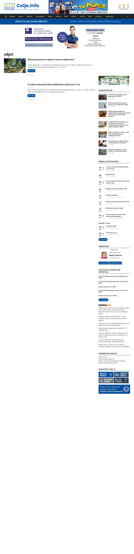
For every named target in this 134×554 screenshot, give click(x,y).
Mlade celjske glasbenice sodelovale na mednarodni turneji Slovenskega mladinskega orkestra (119, 114)
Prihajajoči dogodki (108, 161)
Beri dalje (31, 70)
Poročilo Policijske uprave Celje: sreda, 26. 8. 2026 (113, 291)
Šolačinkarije (110, 174)
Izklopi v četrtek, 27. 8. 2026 (108, 295)
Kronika (82, 16)
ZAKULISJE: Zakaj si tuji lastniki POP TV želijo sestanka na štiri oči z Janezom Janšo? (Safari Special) (112, 318)
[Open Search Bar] (127, 16)
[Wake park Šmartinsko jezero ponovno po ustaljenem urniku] (103, 105)
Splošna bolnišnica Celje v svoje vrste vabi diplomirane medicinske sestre (118, 133)
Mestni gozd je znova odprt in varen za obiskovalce (51, 59)
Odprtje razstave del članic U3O (116, 188)
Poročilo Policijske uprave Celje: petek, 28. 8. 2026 (113, 277)
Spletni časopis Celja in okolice (6, 16)
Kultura (50, 16)
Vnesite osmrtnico (115, 263)
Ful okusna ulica (111, 232)
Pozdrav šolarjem (112, 195)
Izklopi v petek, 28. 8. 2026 (107, 287)
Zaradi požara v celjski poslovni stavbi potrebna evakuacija (118, 142)
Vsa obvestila (103, 300)
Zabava (58, 16)
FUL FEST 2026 (111, 226)
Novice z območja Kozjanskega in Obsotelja (112, 361)
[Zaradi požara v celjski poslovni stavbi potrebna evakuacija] (103, 143)
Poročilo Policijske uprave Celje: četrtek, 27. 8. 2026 (114, 282)
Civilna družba (103, 357)
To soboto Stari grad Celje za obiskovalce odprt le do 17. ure (54, 84)
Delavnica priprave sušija (114, 208)
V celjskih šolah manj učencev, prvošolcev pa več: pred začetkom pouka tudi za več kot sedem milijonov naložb (118, 124)
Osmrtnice (98, 16)
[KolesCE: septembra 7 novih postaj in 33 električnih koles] (103, 152)
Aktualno (29, 16)
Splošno (73, 16)
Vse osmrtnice (103, 263)
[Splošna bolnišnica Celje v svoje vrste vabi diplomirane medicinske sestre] (103, 134)
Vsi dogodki (103, 239)
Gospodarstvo (40, 16)
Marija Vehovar (115, 255)
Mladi (66, 16)
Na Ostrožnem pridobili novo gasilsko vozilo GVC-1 (117, 95)
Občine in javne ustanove (106, 359)
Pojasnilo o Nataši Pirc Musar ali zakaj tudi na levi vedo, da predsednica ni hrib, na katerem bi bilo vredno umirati (113, 335)
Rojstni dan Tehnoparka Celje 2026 (117, 201)
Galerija (20, 16)
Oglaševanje (109, 16)
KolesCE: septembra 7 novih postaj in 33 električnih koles (117, 150)
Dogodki (12, 16)
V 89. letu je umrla (114, 252)
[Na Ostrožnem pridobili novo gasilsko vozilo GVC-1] (103, 97)
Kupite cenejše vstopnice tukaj (108, 363)
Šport (90, 16)
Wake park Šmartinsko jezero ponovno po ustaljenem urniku (118, 103)
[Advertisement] (112, 63)
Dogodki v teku (104, 223)
